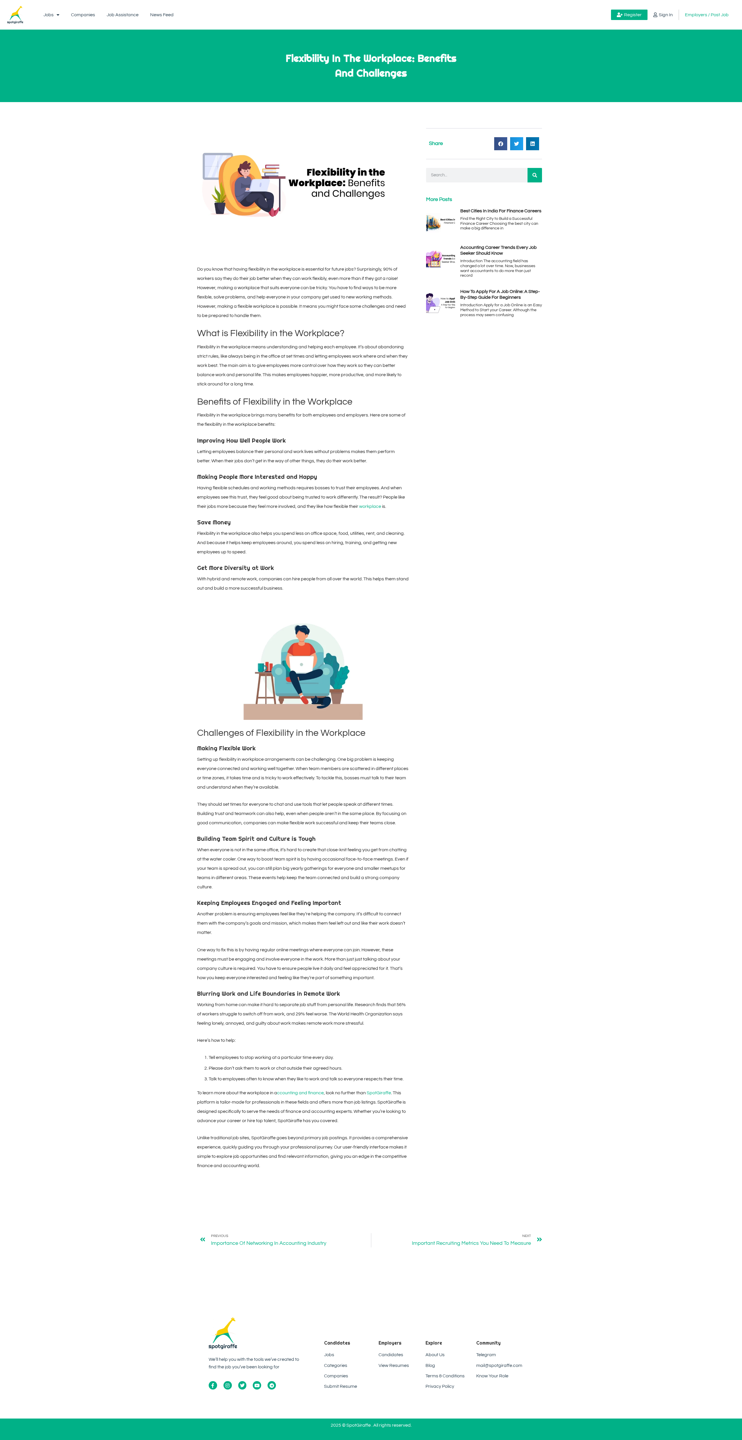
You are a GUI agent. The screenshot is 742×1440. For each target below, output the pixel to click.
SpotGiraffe (379, 1093)
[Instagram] (227, 1385)
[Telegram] (272, 1385)
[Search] (535, 175)
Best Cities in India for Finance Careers (500, 211)
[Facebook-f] (213, 1385)
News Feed (162, 14)
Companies (83, 14)
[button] (500, 143)
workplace (370, 506)
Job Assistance (123, 14)
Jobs (48, 14)
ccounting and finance (300, 1093)
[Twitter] (242, 1385)
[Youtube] (257, 1385)
